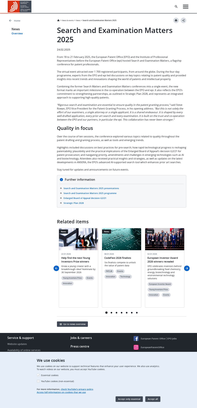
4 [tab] (121, 312)
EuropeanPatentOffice (152, 347)
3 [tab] (116, 312)
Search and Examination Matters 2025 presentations (91, 188)
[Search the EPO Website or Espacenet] (176, 6)
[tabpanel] (78, 269)
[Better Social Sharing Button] (183, 20)
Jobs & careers (81, 338)
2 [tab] (111, 312)
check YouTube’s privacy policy (77, 389)
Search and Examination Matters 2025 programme (90, 193)
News (78, 20)
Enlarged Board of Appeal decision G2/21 (85, 198)
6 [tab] (132, 312)
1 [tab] (106, 312)
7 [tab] (137, 312)
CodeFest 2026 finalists (117, 258)
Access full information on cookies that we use (61, 392)
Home (17, 20)
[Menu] (185, 7)
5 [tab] (126, 312)
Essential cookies (49, 375)
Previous (56, 268)
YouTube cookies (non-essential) (57, 381)
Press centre (79, 346)
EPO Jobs (172, 338)
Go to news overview (74, 324)
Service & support (20, 338)
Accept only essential (129, 399)
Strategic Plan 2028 (74, 203)
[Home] (20, 6)
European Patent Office (153, 338)
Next (187, 268)
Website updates (17, 344)
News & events (68, 20)
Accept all (153, 399)
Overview (17, 33)
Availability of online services (23, 350)
